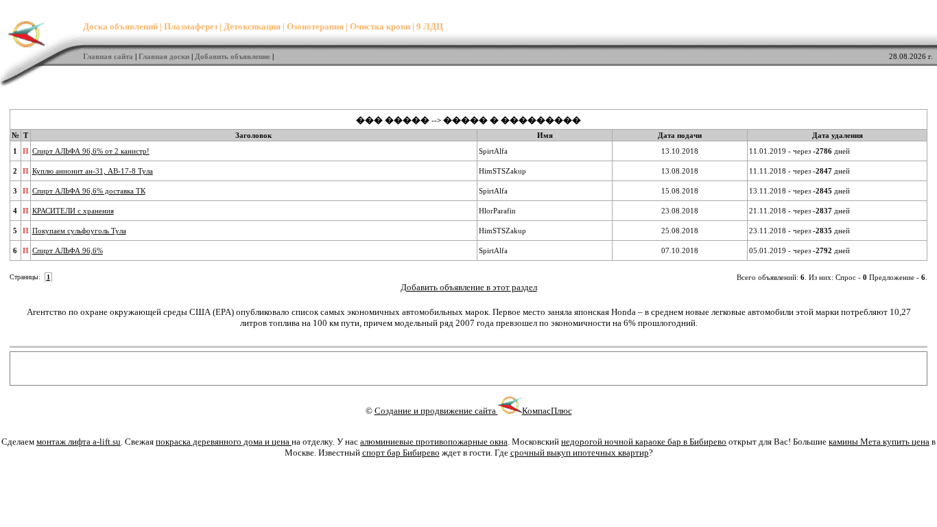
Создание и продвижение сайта (436, 411)
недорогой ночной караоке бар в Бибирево (643, 441)
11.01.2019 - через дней (799, 151)
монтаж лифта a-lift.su (78, 441)
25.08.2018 (679, 230)
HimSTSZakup (502, 171)
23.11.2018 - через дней (799, 230)
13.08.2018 (679, 171)
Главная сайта (108, 56)
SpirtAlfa (493, 151)
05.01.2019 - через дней (799, 250)
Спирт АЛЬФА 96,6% (67, 250)
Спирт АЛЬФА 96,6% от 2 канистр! (91, 151)
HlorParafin (497, 211)
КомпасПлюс (547, 411)
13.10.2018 (679, 151)
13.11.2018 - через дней (799, 191)
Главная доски (164, 56)
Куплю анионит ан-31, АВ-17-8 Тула (92, 171)
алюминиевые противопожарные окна (434, 441)
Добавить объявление (232, 56)
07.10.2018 (679, 250)
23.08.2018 (679, 211)
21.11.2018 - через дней (799, 211)
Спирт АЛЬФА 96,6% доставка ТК (88, 191)
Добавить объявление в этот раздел (469, 287)
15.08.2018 (679, 191)
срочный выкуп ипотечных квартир (579, 452)
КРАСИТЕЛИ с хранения (73, 211)
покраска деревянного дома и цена (224, 441)
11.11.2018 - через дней (799, 171)
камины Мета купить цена (879, 441)
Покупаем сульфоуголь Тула (79, 230)
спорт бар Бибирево (401, 452)
